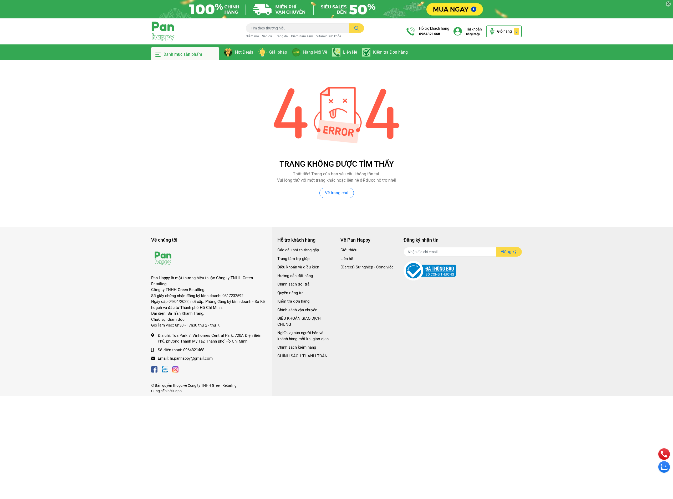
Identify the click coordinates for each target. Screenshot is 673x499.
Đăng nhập (473, 34)
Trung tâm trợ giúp (293, 258)
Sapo (177, 391)
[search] (356, 28)
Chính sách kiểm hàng (296, 347)
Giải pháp (278, 52)
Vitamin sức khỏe (328, 36)
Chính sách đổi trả (293, 284)
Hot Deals (244, 52)
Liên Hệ (350, 52)
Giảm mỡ (252, 36)
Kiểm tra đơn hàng (293, 301)
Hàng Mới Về (315, 52)
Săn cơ (267, 36)
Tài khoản (474, 29)
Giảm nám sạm (302, 36)
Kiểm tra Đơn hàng (390, 52)
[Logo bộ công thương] (430, 270)
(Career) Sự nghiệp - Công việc (367, 267)
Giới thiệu (348, 250)
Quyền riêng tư (290, 293)
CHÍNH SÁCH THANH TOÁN (302, 356)
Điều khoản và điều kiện (298, 267)
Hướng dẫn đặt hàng (295, 275)
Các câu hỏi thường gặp (298, 250)
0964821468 (429, 34)
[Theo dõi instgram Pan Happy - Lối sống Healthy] (175, 369)
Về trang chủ (336, 192)
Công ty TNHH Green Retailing (212, 385)
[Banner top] (336, 9)
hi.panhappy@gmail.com (191, 358)
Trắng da (281, 36)
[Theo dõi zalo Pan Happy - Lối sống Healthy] (165, 369)
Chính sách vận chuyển (297, 310)
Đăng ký (509, 251)
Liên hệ (346, 258)
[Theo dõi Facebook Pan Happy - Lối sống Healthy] (154, 369)
